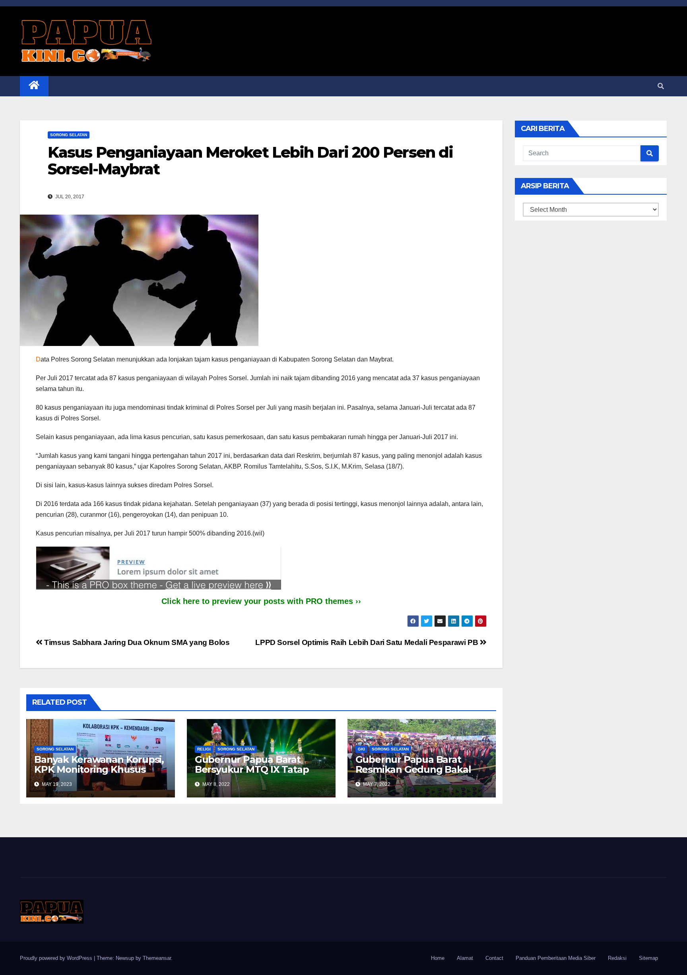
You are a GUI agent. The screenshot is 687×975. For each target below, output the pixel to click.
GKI (361, 749)
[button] (661, 86)
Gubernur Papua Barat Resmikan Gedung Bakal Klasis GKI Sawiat (413, 769)
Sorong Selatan (68, 135)
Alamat (465, 958)
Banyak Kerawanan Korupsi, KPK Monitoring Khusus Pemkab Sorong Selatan (99, 769)
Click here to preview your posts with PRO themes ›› (261, 601)
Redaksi (617, 958)
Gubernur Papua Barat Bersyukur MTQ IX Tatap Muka (252, 769)
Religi (204, 749)
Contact (494, 958)
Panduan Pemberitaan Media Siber (556, 958)
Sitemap (648, 958)
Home (437, 958)
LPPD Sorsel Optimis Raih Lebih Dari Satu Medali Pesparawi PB (367, 642)
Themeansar (157, 958)
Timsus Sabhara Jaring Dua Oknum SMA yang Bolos (136, 642)
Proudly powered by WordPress (57, 958)
